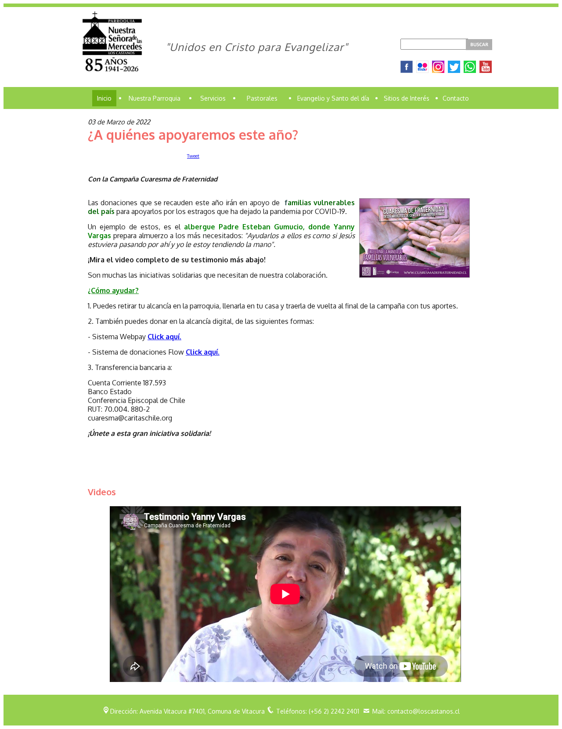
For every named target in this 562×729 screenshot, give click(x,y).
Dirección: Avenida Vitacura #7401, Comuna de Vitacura (187, 711)
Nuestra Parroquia (154, 98)
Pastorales (262, 98)
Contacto (456, 98)
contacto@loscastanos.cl (423, 711)
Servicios (213, 98)
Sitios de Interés (406, 98)
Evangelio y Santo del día (333, 98)
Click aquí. (164, 336)
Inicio (104, 98)
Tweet (193, 156)
